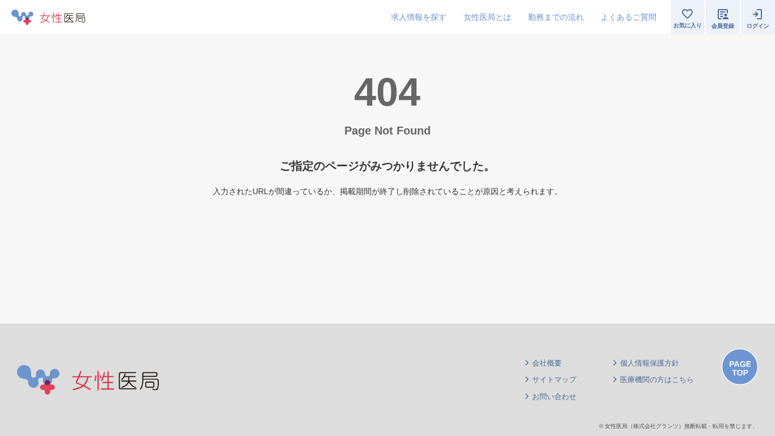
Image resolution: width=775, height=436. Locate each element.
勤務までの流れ (556, 17)
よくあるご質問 (628, 17)
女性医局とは (487, 17)
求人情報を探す (419, 17)
